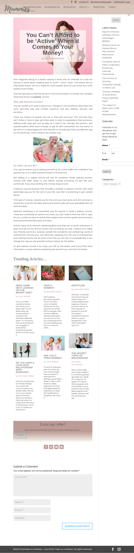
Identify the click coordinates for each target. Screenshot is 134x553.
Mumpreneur (52, 7)
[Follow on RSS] (62, 447)
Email (105, 159)
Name (106, 145)
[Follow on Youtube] (56, 447)
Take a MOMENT (49, 286)
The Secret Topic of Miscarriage (79, 355)
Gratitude (78, 285)
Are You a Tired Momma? (53, 356)
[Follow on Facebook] (46, 447)
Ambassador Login (122, 2)
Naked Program (32, 7)
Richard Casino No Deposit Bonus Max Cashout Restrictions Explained (111, 51)
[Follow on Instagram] (51, 447)
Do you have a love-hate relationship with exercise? (25, 367)
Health (83, 7)
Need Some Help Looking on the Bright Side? (24, 289)
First (104, 153)
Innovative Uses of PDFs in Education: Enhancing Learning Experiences (111, 68)
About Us (28, 11)
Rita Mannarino (54, 58)
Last (113, 153)
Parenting (99, 7)
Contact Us (83, 2)
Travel (112, 7)
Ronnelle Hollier (26, 376)
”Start (20, 435)
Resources (69, 7)
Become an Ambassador (101, 2)
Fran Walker (25, 296)
